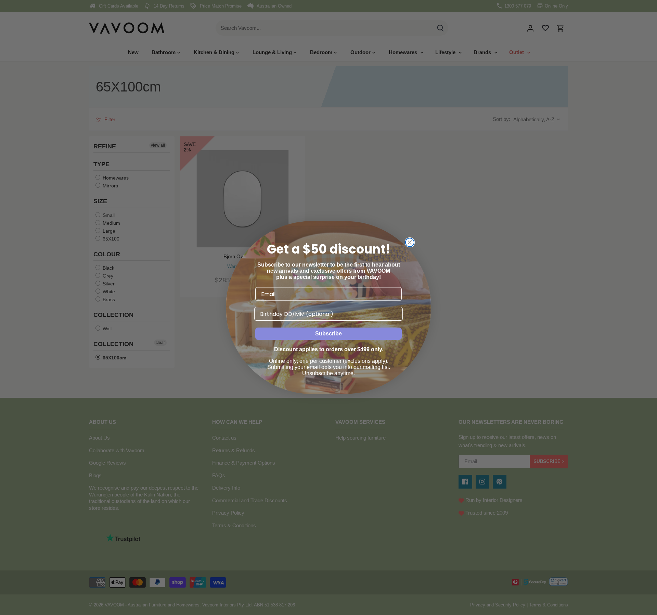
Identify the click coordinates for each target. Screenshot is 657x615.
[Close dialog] (409, 242)
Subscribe (328, 333)
